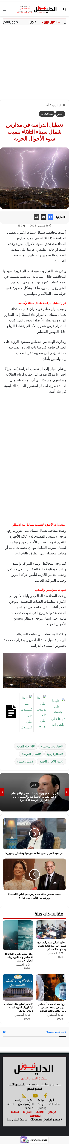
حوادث (41, 1104)
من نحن (52, 1111)
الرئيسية (56, 105)
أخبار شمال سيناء (51, 746)
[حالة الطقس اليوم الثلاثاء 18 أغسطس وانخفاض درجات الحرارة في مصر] (18, 935)
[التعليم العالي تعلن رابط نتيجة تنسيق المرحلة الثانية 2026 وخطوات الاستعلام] (51, 929)
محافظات (47, 114)
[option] (34, 792)
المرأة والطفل (26, 1104)
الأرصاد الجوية (25, 746)
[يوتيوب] (35, 1095)
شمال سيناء (24, 761)
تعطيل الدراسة (30, 754)
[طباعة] (36, 217)
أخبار (46, 105)
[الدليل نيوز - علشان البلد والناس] (34, 9)
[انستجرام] (24, 1095)
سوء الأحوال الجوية (51, 761)
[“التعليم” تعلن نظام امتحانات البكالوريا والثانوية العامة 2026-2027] (18, 987)
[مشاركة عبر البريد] (43, 217)
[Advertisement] (34, 61)
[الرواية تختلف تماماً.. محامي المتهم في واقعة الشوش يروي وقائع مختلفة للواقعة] (51, 987)
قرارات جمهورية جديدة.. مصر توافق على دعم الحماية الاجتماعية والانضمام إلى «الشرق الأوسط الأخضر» (34, 796)
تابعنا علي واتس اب (58, 721)
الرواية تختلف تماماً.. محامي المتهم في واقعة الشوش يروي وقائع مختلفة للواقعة (52, 1007)
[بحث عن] (64, 10)
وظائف (40, 1111)
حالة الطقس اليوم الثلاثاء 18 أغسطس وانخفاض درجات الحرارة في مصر (19, 957)
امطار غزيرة (54, 754)
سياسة (41, 1100)
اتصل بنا (27, 1111)
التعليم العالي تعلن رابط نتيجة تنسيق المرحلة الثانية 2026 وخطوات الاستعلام (51, 946)
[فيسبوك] (50, 217)
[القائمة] (4, 10)
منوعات (29, 1107)
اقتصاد (29, 1100)
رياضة (18, 1100)
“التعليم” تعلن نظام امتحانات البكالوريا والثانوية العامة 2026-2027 (18, 1007)
